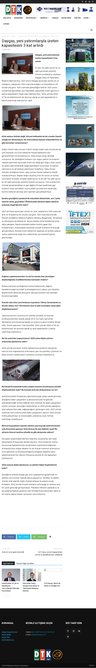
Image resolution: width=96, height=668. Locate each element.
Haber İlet (6, 637)
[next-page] (7, 595)
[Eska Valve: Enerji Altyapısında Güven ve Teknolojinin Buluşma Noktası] (32, 575)
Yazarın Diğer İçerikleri (25, 563)
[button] (91, 30)
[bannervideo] (80, 222)
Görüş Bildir (6, 634)
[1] (68, 60)
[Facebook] (82, 1)
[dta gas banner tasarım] (80, 136)
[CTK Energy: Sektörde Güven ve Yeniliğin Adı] (53, 575)
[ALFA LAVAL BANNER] (80, 79)
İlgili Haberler (8, 563)
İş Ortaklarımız (8, 640)
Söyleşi (13, 36)
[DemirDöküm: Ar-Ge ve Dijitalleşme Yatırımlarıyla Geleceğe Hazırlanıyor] (11, 575)
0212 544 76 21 (49, 632)
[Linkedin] (89, 1)
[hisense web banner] (80, 50)
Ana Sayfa (5, 36)
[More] (50, 536)
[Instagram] (85, 1)
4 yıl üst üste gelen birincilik (13, 552)
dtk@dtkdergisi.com (38, 634)
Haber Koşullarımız (9, 632)
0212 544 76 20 (37, 632)
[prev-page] (3, 595)
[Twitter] (92, 1)
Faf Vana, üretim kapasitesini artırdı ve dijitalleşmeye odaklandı (48, 553)
